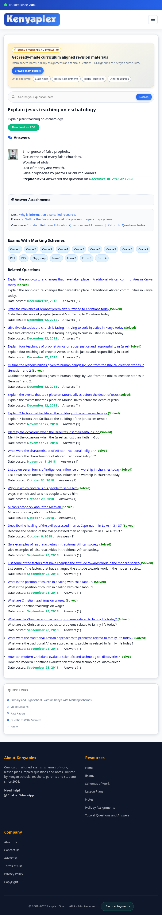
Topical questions (94, 79)
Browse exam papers (28, 71)
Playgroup (39, 258)
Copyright (11, 882)
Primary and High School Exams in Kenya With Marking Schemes (51, 700)
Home (89, 768)
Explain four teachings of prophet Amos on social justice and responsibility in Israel (69, 346)
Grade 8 (127, 249)
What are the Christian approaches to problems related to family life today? (63, 619)
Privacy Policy (13, 874)
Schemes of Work (97, 784)
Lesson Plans (94, 791)
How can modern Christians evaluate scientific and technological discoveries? (64, 656)
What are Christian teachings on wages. (37, 600)
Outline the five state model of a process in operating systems (68, 219)
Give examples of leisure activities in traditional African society (53, 544)
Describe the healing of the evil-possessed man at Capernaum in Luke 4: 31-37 (65, 525)
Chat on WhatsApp (20, 795)
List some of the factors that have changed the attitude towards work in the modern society (74, 563)
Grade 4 (63, 249)
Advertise (11, 858)
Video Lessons (19, 707)
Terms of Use (13, 866)
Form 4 (101, 258)
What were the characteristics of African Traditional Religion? (52, 450)
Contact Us (11, 850)
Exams (89, 775)
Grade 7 (111, 249)
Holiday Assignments (100, 807)
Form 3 (86, 258)
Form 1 (56, 258)
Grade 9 (143, 249)
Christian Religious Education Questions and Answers (65, 225)
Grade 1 (15, 249)
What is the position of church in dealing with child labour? (51, 582)
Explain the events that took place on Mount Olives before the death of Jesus (63, 394)
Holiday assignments (66, 79)
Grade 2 (31, 249)
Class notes (42, 79)
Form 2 (71, 258)
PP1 (12, 258)
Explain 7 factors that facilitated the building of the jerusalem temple (58, 413)
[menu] (153, 19)
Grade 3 (47, 249)
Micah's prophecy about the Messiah (35, 507)
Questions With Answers (26, 720)
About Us (10, 842)
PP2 (23, 258)
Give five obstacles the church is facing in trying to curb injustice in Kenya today (66, 327)
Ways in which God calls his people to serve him (43, 488)
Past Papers (18, 713)
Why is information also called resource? (47, 215)
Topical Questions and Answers (107, 815)
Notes (14, 727)
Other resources (119, 79)
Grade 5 (79, 249)
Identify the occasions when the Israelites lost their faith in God (54, 432)
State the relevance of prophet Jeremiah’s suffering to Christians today (59, 309)
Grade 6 (95, 249)
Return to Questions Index (126, 225)
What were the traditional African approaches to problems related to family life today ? (71, 638)
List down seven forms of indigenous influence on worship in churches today (64, 469)
